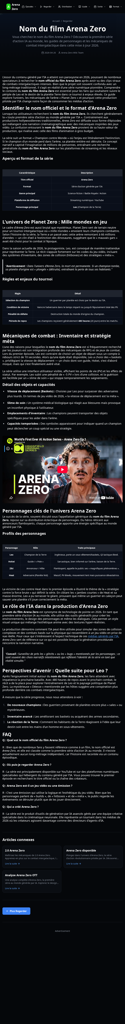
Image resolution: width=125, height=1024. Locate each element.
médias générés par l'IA (103, 636)
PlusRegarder (18, 911)
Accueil (56, 21)
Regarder (68, 21)
